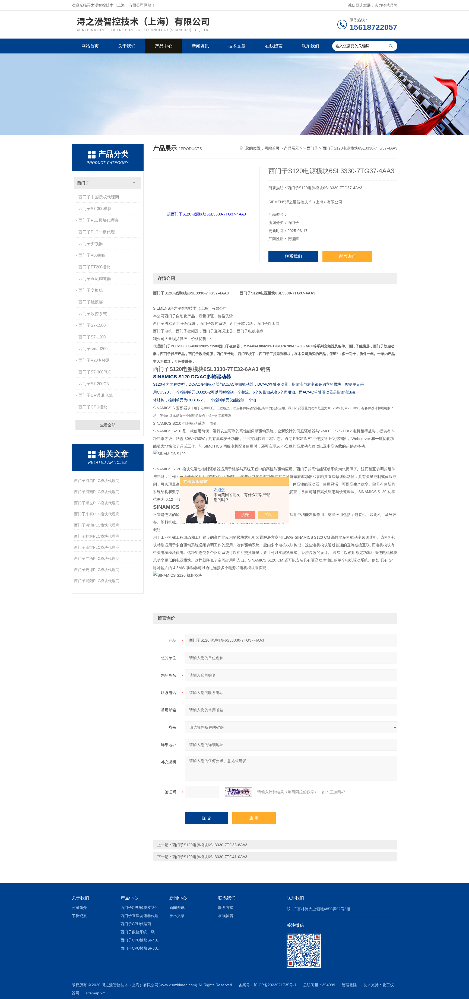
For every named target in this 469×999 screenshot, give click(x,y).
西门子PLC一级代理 (96, 232)
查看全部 (107, 425)
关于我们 (126, 46)
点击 (134, 183)
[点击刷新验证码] (238, 792)
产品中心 (163, 46)
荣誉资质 (79, 916)
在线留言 (274, 46)
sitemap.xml (96, 993)
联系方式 (225, 907)
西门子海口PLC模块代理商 (96, 480)
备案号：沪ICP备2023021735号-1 (268, 985)
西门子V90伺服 (92, 255)
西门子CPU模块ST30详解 (141, 907)
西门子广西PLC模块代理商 (96, 558)
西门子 (83, 182)
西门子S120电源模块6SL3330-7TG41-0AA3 (209, 857)
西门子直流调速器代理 (140, 916)
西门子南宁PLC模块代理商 (96, 547)
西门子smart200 (92, 348)
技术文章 (237, 46)
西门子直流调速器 (94, 278)
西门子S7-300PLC (94, 372)
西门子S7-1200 (92, 337)
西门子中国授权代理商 (98, 197)
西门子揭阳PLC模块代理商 (96, 581)
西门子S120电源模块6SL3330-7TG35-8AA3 (209, 845)
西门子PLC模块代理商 (98, 220)
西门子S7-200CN (93, 383)
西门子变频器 (90, 243)
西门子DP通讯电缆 (95, 395)
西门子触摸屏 (90, 302)
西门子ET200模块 (94, 267)
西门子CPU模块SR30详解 (141, 948)
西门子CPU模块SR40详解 (141, 940)
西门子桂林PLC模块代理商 (96, 536)
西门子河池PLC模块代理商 (96, 525)
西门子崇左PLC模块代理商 (96, 503)
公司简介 (79, 907)
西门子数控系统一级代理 (141, 932)
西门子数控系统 (92, 313)
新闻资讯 (200, 46)
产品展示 (291, 148)
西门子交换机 (90, 290)
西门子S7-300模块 (95, 208)
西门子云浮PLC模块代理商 (96, 569)
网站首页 (90, 46)
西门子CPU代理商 (136, 924)
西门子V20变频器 (94, 360)
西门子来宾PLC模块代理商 (96, 514)
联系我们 (310, 46)
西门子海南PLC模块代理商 (96, 492)
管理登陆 (349, 985)
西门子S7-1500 (92, 325)
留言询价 (347, 256)
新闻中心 (178, 898)
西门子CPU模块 (92, 407)
